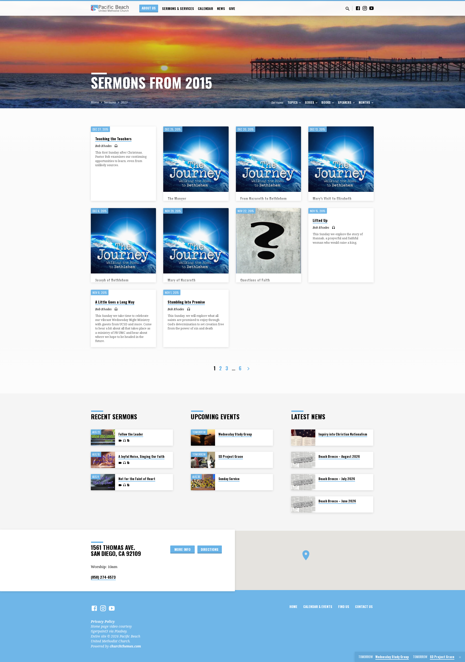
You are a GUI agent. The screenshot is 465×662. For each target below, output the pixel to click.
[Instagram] (364, 8)
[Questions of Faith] (268, 240)
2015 (124, 102)
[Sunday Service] (203, 482)
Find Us (343, 606)
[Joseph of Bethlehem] (123, 240)
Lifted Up (320, 220)
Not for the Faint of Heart (136, 478)
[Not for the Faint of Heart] (103, 482)
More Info (182, 549)
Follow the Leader (130, 434)
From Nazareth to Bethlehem (263, 198)
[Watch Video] (120, 440)
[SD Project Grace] (203, 460)
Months (365, 102)
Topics (292, 102)
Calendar (205, 8)
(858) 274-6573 (103, 577)
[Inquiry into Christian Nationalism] (303, 437)
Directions (209, 549)
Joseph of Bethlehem (111, 280)
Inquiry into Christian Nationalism (342, 434)
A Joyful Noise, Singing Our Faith (141, 456)
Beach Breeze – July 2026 (336, 478)
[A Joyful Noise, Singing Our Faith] (103, 460)
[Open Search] (347, 8)
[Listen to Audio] (116, 146)
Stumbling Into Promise (186, 301)
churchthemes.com (125, 646)
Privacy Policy (103, 621)
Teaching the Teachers (113, 138)
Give (232, 8)
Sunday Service (229, 478)
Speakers (345, 102)
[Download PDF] (128, 440)
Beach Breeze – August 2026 (339, 456)
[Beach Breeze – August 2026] (303, 460)
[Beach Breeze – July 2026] (303, 482)
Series (310, 102)
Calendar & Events (317, 606)
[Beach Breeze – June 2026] (303, 504)
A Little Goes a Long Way (114, 301)
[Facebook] (358, 8)
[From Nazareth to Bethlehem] (268, 159)
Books (326, 102)
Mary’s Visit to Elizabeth (332, 198)
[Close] (460, 657)
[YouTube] (371, 8)
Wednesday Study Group (235, 434)
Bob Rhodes (103, 146)
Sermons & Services (178, 8)
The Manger (177, 198)
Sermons (110, 102)
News (221, 8)
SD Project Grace (230, 456)
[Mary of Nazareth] (195, 240)
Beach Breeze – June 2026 (337, 501)
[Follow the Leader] (103, 437)
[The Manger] (195, 159)
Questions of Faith (255, 280)
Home (95, 102)
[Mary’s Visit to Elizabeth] (340, 159)
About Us (149, 8)
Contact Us (364, 606)
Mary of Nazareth (181, 280)
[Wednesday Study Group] (203, 437)
